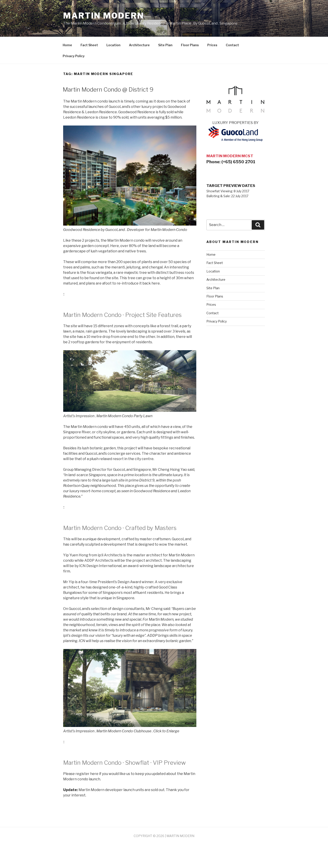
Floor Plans (190, 45)
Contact (232, 45)
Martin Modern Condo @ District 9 (108, 89)
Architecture (139, 45)
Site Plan (165, 45)
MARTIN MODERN (180, 836)
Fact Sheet (89, 45)
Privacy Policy (74, 56)
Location (113, 45)
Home (67, 45)
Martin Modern (103, 16)
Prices (212, 45)
